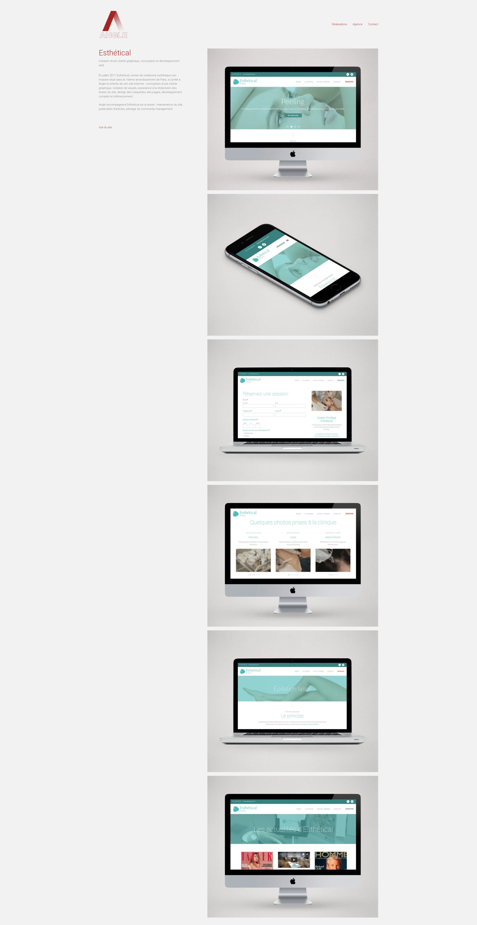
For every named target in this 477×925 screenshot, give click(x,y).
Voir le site (105, 127)
